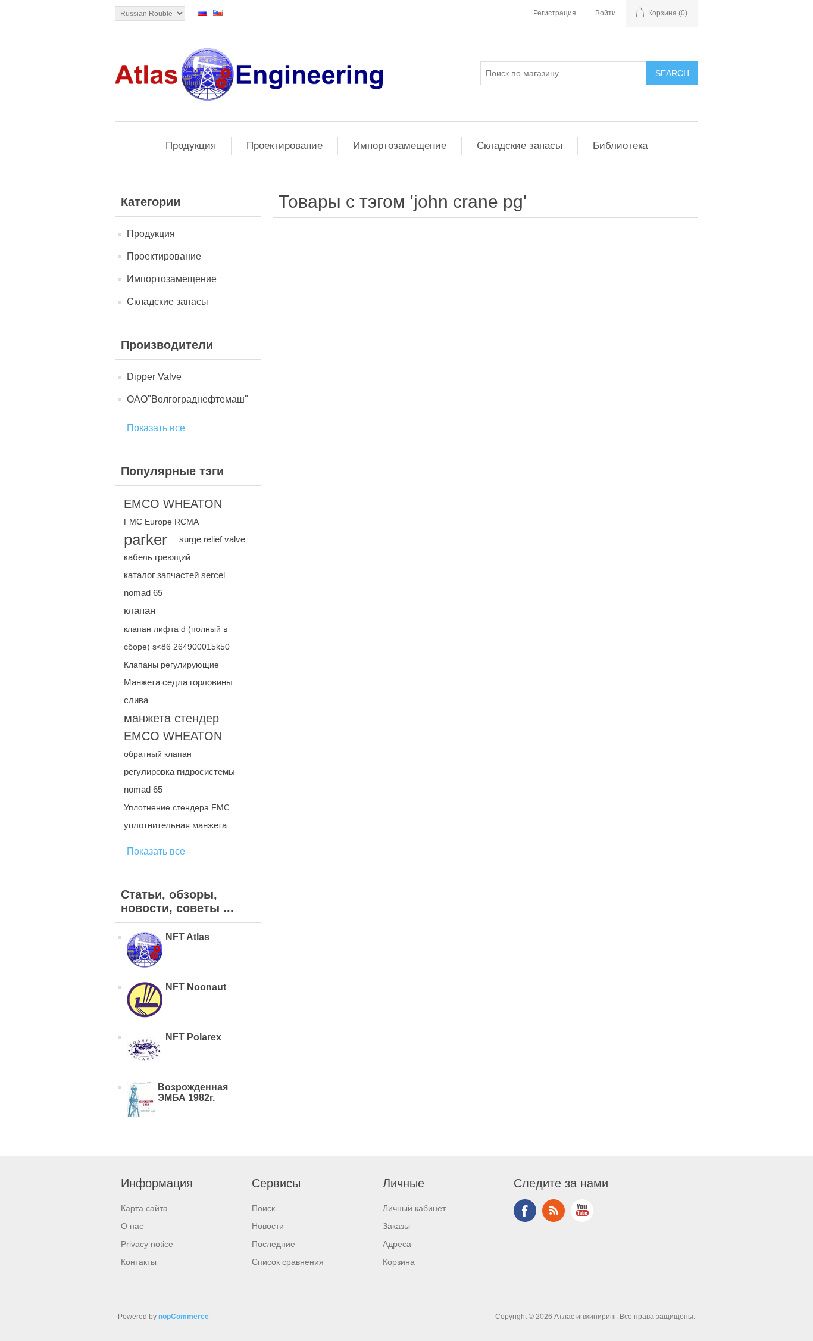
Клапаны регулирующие (171, 664)
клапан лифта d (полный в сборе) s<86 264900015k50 (177, 637)
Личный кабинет (414, 1208)
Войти (605, 13)
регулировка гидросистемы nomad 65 (179, 780)
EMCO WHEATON (173, 503)
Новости (268, 1226)
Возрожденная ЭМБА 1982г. (193, 1092)
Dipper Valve (154, 377)
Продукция (190, 145)
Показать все (156, 428)
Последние (273, 1244)
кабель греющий (157, 557)
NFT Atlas (187, 937)
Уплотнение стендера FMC (177, 807)
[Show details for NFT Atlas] (144, 951)
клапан (139, 610)
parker (145, 539)
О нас (132, 1226)
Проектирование (284, 145)
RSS (553, 1210)
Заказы (396, 1226)
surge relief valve (212, 539)
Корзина (399, 1262)
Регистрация (554, 13)
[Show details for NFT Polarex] (144, 1051)
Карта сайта (144, 1208)
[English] (218, 12)
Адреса (397, 1244)
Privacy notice (147, 1244)
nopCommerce (183, 1316)
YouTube (582, 1210)
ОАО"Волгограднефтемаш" (187, 399)
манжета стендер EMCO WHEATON (173, 727)
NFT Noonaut (195, 987)
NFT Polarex (193, 1037)
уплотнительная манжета (175, 825)
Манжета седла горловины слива (178, 691)
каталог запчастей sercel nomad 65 (174, 584)
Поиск (263, 1208)
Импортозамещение (399, 145)
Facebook (525, 1210)
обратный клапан (158, 754)
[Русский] (202, 12)
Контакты (139, 1262)
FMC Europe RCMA (161, 521)
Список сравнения (288, 1262)
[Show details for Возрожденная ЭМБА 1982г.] (141, 1101)
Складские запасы (519, 145)
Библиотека (620, 145)
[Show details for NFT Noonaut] (144, 1001)
